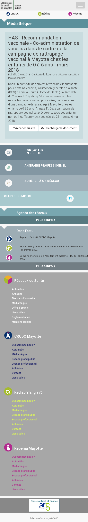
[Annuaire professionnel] (44, 167)
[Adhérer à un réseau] (44, 183)
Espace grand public (23, 359)
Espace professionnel (24, 363)
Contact (16, 373)
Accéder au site (25, 128)
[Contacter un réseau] (44, 152)
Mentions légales (22, 321)
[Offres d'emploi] (44, 198)
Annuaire (17, 293)
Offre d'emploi (20, 307)
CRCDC (14, 13)
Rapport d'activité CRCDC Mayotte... (38, 237)
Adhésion (17, 368)
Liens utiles (18, 312)
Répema (77, 13)
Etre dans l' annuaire (23, 298)
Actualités (18, 289)
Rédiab (46, 13)
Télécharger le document (60, 128)
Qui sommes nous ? (23, 345)
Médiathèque (19, 354)
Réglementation (21, 317)
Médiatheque (19, 303)
